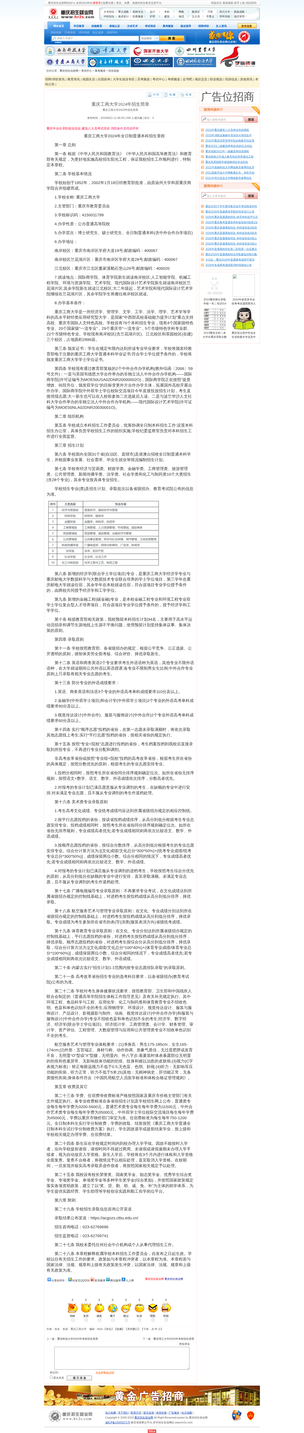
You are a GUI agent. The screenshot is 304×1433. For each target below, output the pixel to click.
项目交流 (201, 79)
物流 (181, 16)
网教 (181, 11)
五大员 (196, 16)
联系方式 (136, 1412)
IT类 (210, 11)
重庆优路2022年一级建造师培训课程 (227, 151)
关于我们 (123, 1412)
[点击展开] (58, 42)
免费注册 (108, 2)
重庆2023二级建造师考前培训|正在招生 (228, 146)
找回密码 (251, 2)
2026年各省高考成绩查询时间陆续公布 (228, 265)
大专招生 (109, 11)
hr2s (100, 1329)
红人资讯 (221, 26)
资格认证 (114, 26)
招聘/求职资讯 (55, 79)
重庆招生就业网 (143, 1417)
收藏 (119, 1329)
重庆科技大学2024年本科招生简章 (77, 1338)
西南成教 (239, 11)
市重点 (210, 16)
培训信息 (231, 79)
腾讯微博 (115, 1280)
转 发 (189, 94)
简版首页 (216, 2)
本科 (167, 11)
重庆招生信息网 (57, 2)
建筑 (167, 16)
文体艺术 (132, 26)
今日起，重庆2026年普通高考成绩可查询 (229, 259)
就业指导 (185, 26)
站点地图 (186, 1412)
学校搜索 (70, 32)
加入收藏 (110, 1412)
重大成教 (123, 11)
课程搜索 (84, 32)
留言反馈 (148, 1412)
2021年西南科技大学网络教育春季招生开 (229, 167)
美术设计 (123, 16)
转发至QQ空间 (81, 1280)
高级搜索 (228, 2)
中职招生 (109, 16)
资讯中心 (86, 70)
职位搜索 (98, 32)
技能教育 (96, 26)
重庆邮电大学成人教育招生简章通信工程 (229, 156)
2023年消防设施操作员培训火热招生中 (228, 135)
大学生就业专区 (124, 79)
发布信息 (246, 26)
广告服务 (174, 1412)
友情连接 (161, 1412)
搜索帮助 (112, 32)
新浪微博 (100, 1280)
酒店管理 (239, 16)
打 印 (156, 94)
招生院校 (113, 70)
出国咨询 (104, 79)
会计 (152, 11)
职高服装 (138, 16)
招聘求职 (203, 26)
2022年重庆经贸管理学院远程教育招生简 (229, 140)
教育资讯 (73, 79)
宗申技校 (224, 16)
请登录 (97, 2)
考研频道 (174, 79)
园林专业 (138, 11)
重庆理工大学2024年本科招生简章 (173, 1338)
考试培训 (150, 26)
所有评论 (184, 1344)
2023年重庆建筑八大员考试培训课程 (227, 130)
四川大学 (224, 11)
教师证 (196, 11)
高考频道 (168, 26)
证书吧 (187, 79)
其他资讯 (246, 79)
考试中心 (158, 79)
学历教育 (79, 26)
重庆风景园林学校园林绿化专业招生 (226, 162)
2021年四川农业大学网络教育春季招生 (228, 178)
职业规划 (216, 79)
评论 (108, 1329)
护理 (152, 16)
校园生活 (89, 79)
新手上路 (239, 2)
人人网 (130, 1280)
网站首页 (58, 26)
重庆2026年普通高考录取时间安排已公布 (229, 211)
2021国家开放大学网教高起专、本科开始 (229, 172)
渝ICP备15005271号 (117, 1422)
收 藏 (172, 94)
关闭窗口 (132, 1329)
